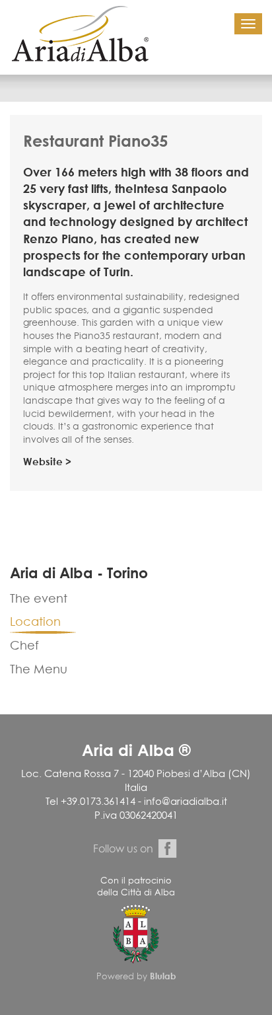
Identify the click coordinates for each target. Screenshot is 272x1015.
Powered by (136, 976)
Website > (47, 461)
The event (38, 598)
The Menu (38, 669)
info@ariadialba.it (185, 801)
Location (35, 621)
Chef (24, 645)
